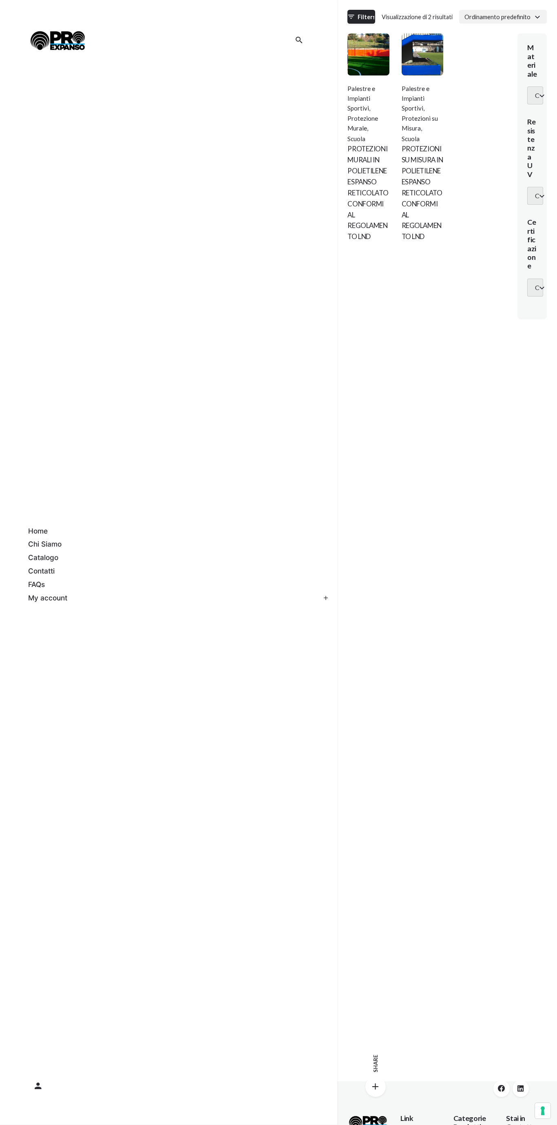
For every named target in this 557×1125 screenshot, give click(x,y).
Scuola (356, 138)
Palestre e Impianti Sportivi (361, 98)
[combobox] (503, 17)
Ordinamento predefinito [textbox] (497, 16)
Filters (366, 16)
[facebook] (501, 1089)
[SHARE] (375, 1086)
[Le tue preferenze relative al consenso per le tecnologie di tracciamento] (542, 1110)
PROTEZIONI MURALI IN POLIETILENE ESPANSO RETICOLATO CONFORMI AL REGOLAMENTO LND (367, 192)
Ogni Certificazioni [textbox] (537, 287)
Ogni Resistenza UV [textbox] (537, 195)
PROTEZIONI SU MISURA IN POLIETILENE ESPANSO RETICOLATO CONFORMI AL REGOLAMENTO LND (422, 192)
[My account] (168, 1086)
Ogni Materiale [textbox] (537, 95)
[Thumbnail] (57, 40)
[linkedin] (521, 1089)
